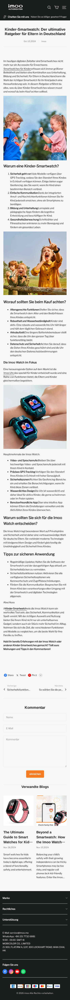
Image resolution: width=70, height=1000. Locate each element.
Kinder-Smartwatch (16, 608)
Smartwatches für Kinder (17, 68)
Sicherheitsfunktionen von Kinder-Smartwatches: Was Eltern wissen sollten (19, 689)
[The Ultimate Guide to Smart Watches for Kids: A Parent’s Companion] (18, 811)
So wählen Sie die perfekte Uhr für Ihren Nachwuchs (51, 689)
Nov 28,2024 (9, 847)
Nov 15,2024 (42, 847)
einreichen (35, 773)
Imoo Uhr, (9, 372)
